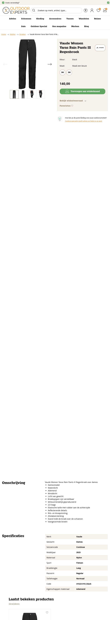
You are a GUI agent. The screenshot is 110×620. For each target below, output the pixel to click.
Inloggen (92, 10)
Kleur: (62, 59)
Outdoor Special (39, 26)
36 (62, 72)
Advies (12, 19)
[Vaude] (100, 48)
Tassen (70, 19)
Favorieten (65, 106)
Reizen (97, 19)
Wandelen (84, 19)
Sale (23, 26)
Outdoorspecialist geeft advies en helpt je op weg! (83, 121)
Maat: (62, 66)
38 (69, 72)
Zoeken (33, 10)
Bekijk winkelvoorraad (71, 101)
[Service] (85, 10)
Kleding (40, 19)
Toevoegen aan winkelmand (85, 91)
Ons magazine (59, 26)
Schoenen (26, 19)
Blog (86, 26)
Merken (75, 26)
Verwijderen (14, 603)
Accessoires (55, 19)
